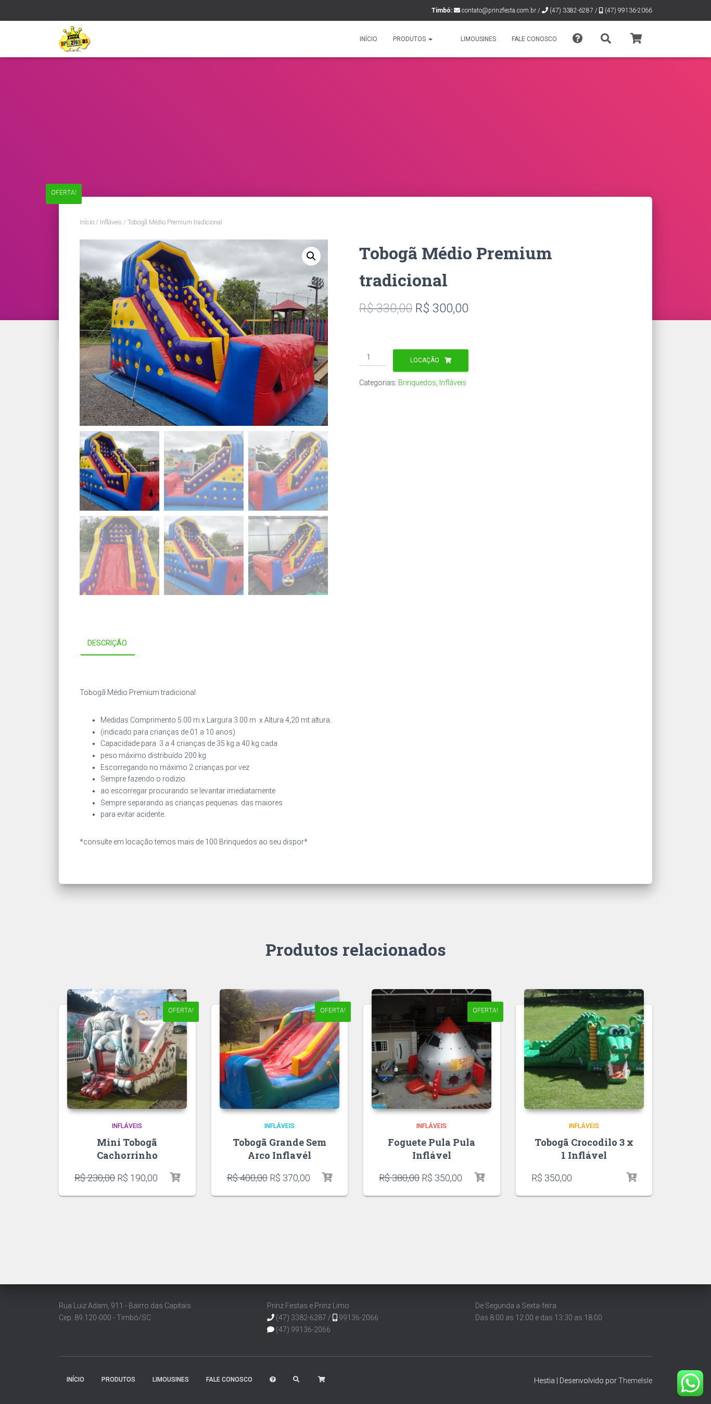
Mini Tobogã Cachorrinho (127, 1148)
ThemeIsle (635, 1380)
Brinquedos (417, 382)
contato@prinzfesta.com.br (499, 10)
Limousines (478, 39)
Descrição (107, 643)
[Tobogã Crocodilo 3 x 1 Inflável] (584, 1049)
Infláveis (111, 222)
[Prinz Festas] (74, 39)
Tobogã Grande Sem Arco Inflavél (279, 1148)
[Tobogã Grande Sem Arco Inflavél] (279, 1049)
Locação (424, 360)
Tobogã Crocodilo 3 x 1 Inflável (584, 1148)
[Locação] (175, 1177)
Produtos (410, 39)
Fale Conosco (534, 39)
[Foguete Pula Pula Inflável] (431, 1049)
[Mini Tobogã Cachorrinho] (127, 1049)
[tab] (115, 643)
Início (368, 39)
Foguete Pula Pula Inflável (431, 1148)
